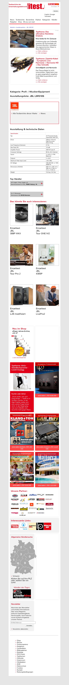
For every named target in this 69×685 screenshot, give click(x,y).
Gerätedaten (21, 648)
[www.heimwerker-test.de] (32, 531)
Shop (20, 22)
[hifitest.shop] (47, 531)
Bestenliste (30, 20)
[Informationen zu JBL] (31, 505)
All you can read (29, 22)
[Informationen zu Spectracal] (49, 509)
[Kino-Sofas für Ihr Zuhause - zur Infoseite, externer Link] (23, 42)
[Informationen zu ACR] (15, 495)
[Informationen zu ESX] (22, 500)
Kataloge (20, 652)
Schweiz (16, 576)
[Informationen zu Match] (40, 505)
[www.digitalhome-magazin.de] (15, 531)
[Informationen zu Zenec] (40, 514)
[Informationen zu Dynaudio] (49, 495)
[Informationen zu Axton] (33, 495)
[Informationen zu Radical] (40, 509)
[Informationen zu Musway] (15, 509)
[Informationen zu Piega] (33, 509)
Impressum (21, 660)
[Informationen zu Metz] (49, 505)
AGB (18, 664)
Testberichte (20, 20)
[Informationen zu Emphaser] (15, 500)
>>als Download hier (19, 358)
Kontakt (19, 670)
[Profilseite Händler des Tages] (22, 598)
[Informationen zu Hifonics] (24, 505)
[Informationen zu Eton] (31, 500)
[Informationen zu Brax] (40, 495)
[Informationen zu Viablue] (22, 514)
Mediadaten (21, 662)
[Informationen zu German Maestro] (40, 500)
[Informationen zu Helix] (15, 505)
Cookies (20, 668)
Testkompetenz (22, 644)
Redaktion (20, 646)
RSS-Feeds (21, 654)
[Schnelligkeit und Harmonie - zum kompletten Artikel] (23, 70)
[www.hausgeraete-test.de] (23, 531)
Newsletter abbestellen (20, 629)
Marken (38, 20)
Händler (54, 20)
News (12, 20)
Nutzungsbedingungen (25, 672)
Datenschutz (21, 666)
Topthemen (21, 656)
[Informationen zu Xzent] (31, 514)
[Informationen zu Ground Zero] (48, 500)
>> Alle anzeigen (41, 53)
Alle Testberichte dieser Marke (25, 113)
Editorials (20, 658)
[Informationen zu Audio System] (24, 495)
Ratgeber (13, 22)
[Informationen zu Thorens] (15, 514)
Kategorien (46, 20)
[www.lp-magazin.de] (40, 531)
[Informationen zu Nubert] (24, 509)
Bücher (19, 642)
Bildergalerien (22, 650)
